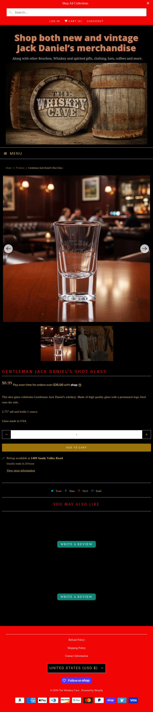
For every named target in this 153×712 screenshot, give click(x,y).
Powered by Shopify (92, 690)
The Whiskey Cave (69, 690)
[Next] (144, 248)
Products (20, 168)
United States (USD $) (74, 668)
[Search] (11, 12)
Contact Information (76, 655)
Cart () (75, 21)
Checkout (95, 21)
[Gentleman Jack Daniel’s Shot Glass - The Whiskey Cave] (76, 248)
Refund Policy (77, 639)
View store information (21, 470)
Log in (54, 21)
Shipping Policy (77, 647)
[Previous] (8, 248)
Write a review (76, 544)
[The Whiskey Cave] (76, 88)
